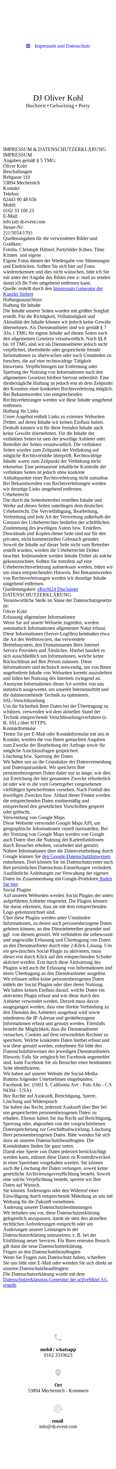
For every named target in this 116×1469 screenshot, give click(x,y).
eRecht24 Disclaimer (57, 589)
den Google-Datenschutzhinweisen (76, 856)
